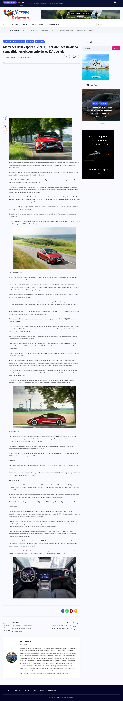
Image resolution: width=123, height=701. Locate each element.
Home (5, 30)
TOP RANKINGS (54, 24)
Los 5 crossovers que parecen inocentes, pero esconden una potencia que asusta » (99, 110)
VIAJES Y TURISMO (38, 24)
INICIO (5, 24)
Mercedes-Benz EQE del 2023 (19, 30)
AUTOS (25, 24)
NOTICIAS (15, 24)
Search (116, 48)
